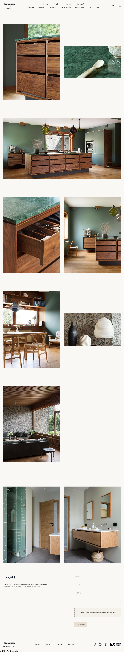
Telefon (77, 593)
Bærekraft (80, 4)
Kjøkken (31, 8)
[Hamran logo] (9, 643)
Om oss (45, 4)
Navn (76, 576)
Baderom (41, 8)
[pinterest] (105, 644)
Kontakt (68, 4)
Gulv (89, 8)
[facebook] (94, 644)
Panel (97, 8)
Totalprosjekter (66, 8)
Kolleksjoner (79, 8)
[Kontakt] (120, 6)
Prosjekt (57, 4)
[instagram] (100, 644)
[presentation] (97, 613)
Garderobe (52, 8)
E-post (77, 585)
